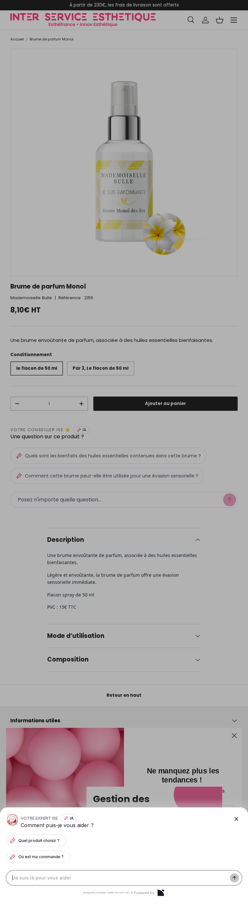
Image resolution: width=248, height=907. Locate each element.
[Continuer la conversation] (234, 877)
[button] (124, 453)
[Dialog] (161, 893)
